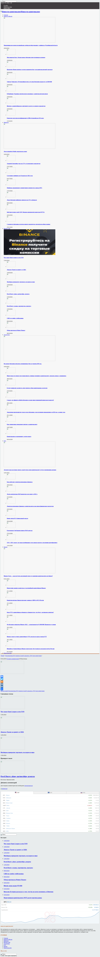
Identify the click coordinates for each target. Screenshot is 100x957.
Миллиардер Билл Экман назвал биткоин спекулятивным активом (26, 57)
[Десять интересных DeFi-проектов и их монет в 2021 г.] (11, 491)
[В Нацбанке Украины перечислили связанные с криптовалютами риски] (11, 90)
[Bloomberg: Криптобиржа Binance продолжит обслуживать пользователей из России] (11, 645)
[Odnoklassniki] (50, 681)
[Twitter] (50, 679)
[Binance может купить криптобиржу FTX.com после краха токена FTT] (11, 633)
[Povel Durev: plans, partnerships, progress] (11, 291)
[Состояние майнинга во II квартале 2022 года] (11, 172)
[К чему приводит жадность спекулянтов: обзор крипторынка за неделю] (11, 385)
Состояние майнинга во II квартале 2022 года (20, 175)
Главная (6, 15)
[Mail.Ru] (50, 686)
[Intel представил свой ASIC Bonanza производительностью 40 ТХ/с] (11, 209)
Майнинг (6, 122)
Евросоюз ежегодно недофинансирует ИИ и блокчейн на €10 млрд (25, 118)
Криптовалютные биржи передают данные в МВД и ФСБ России (25, 600)
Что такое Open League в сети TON (14, 257)
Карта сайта (7, 8)
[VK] (50, 684)
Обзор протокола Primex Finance (16, 330)
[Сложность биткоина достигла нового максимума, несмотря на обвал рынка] (11, 221)
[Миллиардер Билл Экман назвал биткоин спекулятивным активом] (11, 54)
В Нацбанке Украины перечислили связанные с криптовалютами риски (27, 93)
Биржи (5, 547)
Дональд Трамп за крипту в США (16, 269)
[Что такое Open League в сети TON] (29, 254)
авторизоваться (28, 785)
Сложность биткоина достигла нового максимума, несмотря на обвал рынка (28, 224)
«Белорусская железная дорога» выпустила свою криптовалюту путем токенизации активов (30, 470)
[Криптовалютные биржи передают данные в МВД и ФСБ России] (11, 597)
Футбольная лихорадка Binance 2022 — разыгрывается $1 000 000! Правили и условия (31, 624)
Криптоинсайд (8, 653)
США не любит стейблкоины (15, 318)
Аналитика (7, 334)
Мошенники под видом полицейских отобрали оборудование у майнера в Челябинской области (31, 45)
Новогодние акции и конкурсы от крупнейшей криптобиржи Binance (26, 588)
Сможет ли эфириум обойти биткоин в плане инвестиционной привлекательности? (30, 400)
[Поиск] (1, 954)
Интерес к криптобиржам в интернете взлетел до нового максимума (26, 106)
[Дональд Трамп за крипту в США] (11, 266)
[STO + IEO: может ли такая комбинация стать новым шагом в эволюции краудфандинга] (11, 539)
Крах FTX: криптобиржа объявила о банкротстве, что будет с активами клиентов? (30, 612)
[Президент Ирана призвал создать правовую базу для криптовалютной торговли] (11, 66)
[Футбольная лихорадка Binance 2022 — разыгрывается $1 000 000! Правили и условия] (11, 621)
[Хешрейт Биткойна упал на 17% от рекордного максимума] (11, 160)
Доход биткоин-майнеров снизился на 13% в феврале (22, 200)
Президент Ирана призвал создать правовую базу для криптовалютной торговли (29, 69)
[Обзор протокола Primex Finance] (11, 327)
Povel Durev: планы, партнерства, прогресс (19, 306)
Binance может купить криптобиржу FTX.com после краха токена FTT (27, 636)
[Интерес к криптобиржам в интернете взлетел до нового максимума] (11, 103)
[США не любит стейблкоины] (11, 315)
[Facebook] (50, 676)
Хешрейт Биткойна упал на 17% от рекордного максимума (23, 163)
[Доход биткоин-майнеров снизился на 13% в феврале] (11, 197)
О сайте (6, 5)
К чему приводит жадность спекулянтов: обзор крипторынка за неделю (27, 388)
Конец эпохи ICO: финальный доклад (17, 518)
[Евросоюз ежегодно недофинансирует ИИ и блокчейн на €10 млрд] (11, 115)
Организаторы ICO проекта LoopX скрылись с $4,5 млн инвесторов (23, 655)
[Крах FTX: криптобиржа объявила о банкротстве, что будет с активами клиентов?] (11, 609)
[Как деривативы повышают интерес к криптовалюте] (11, 421)
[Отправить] (50, 689)
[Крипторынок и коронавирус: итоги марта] (11, 433)
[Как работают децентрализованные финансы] (11, 479)
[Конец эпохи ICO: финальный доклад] (11, 515)
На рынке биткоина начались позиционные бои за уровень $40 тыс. (23, 363)
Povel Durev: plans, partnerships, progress (18, 294)
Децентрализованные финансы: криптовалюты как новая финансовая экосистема (30, 506)
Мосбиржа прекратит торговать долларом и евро (21, 282)
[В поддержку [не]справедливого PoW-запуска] (11, 527)
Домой (2, 655)
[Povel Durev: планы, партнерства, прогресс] (11, 303)
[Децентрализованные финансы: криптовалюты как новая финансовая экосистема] (11, 503)
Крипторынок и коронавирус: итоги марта (19, 436)
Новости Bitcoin (8, 16)
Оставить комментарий (13, 658)
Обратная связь (8, 7)
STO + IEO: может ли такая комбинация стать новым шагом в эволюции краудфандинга (32, 542)
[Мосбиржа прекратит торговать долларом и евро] (11, 278)
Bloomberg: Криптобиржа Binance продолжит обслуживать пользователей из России (30, 648)
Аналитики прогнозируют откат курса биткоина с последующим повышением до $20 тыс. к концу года (36, 412)
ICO (5, 440)
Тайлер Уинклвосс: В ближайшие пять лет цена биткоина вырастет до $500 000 (29, 81)
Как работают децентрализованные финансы (19, 482)
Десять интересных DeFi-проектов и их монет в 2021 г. (22, 494)
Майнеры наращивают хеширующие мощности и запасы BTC (24, 188)
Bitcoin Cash (7, 228)
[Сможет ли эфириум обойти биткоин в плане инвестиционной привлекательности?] (11, 397)
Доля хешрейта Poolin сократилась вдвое (15, 151)
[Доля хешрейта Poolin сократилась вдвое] (29, 148)
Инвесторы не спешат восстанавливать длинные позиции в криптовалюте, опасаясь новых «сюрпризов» (36, 375)
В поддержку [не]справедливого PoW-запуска (19, 530)
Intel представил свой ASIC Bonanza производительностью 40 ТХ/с (26, 212)
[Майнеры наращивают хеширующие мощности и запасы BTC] (11, 184)
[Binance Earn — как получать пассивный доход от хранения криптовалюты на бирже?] (29, 573)
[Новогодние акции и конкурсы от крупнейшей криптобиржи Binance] (11, 585)
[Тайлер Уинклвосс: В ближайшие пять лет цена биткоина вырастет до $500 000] (11, 78)
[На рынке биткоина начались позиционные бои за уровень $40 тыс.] (29, 360)
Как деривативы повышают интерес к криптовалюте (22, 424)
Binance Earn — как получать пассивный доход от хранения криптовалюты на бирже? (28, 576)
